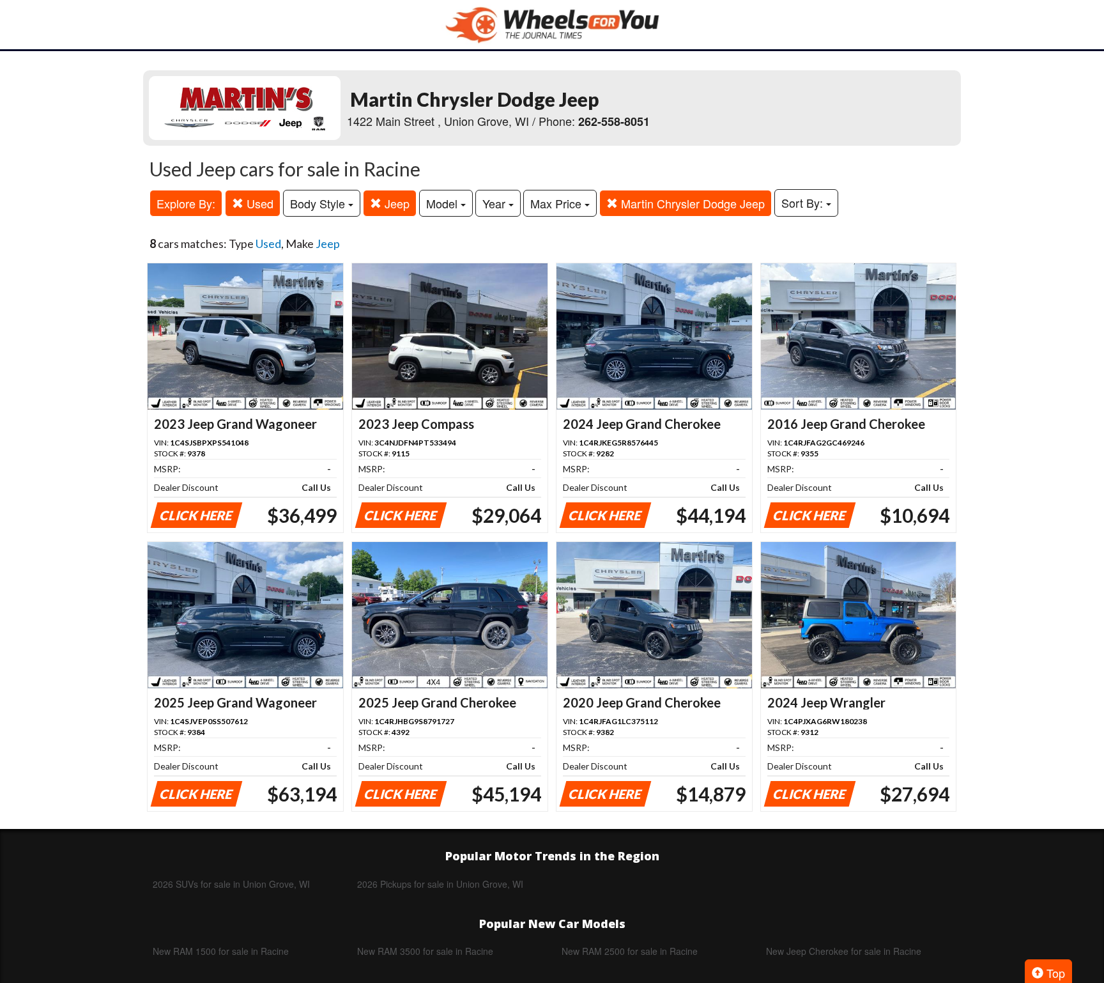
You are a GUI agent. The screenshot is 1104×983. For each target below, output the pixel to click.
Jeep (395, 203)
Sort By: (803, 202)
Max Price (557, 203)
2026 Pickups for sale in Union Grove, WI (440, 884)
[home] (552, 24)
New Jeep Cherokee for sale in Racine (843, 951)
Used (258, 203)
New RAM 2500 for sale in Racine (630, 951)
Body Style (319, 203)
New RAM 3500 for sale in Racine (425, 951)
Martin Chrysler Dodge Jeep (691, 203)
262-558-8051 (614, 121)
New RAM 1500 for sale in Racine (221, 951)
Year (495, 203)
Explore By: (186, 203)
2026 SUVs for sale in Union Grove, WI (231, 884)
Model (443, 203)
